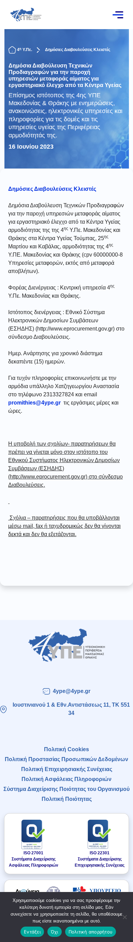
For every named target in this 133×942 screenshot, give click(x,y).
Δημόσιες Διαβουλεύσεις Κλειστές (77, 49)
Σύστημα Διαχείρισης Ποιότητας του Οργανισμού (66, 789)
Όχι (54, 931)
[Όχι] (124, 917)
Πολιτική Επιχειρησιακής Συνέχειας (66, 769)
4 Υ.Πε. (24, 49)
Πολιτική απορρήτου (91, 931)
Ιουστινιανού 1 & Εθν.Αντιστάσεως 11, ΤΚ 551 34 (71, 709)
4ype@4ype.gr (71, 691)
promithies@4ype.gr (34, 403)
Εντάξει (32, 931)
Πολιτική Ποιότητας (67, 799)
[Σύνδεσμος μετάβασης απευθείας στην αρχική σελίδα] (66, 645)
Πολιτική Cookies (66, 749)
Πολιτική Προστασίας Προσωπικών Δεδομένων (66, 759)
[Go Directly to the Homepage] (26, 14)
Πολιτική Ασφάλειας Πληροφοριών (66, 779)
